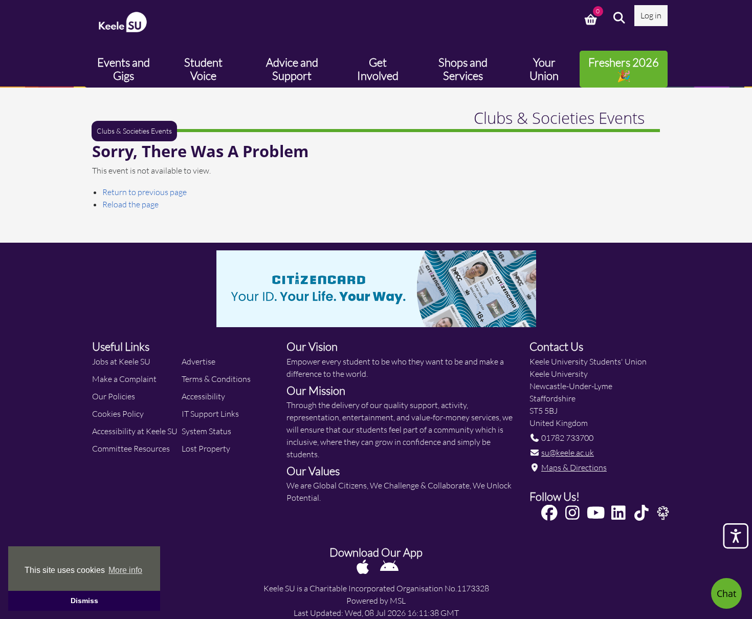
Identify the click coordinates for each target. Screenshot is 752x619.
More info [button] (125, 570)
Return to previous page (144, 192)
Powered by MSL (376, 600)
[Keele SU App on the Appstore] (363, 566)
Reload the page (130, 204)
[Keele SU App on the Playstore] (389, 566)
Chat (726, 593)
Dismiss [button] (84, 600)
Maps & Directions (574, 467)
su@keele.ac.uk (567, 452)
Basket (592, 18)
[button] (619, 18)
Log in (650, 15)
